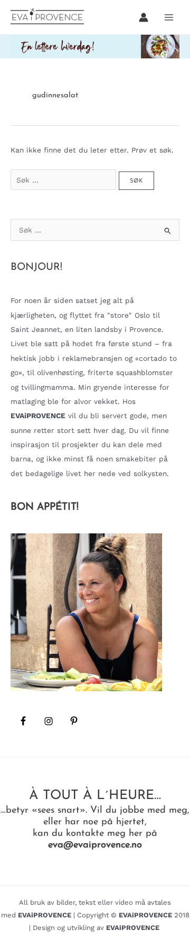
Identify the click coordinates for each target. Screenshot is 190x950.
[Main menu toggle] (169, 17)
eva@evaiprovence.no (95, 845)
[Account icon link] (143, 17)
